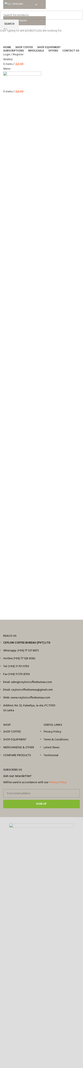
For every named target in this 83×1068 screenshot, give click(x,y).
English (17, 3)
